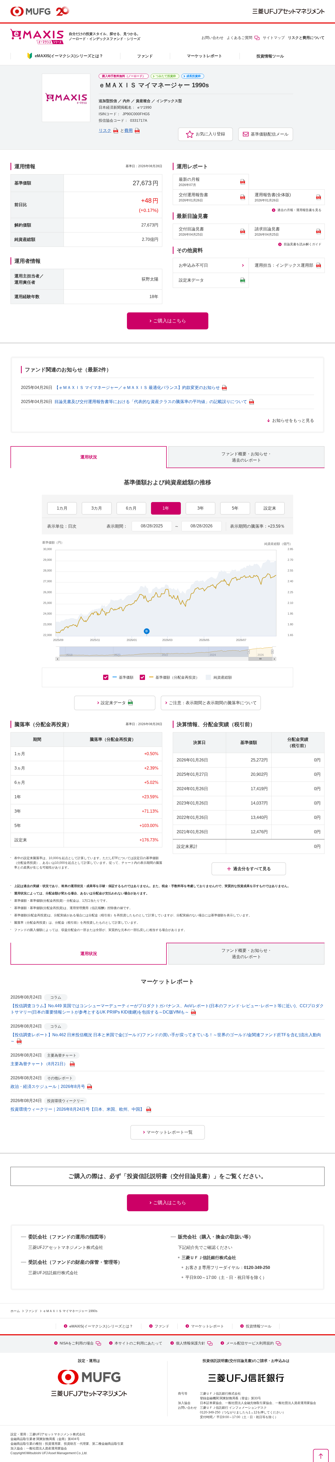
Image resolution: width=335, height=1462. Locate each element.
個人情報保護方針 (190, 1343)
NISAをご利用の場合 (77, 1343)
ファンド (145, 56)
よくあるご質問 (239, 38)
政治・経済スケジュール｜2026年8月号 (47, 1086)
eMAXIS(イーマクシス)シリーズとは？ (101, 1326)
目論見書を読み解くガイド (302, 244)
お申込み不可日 (193, 265)
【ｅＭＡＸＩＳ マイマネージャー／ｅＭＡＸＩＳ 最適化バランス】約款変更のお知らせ (137, 387)
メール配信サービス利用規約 (250, 1343)
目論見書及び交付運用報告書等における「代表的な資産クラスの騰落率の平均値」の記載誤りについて (150, 401)
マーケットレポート (204, 56)
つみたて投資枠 (166, 76)
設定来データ (191, 280)
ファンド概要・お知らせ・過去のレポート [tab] (246, 457)
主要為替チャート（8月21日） (39, 1064)
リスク (105, 130)
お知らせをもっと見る (293, 420)
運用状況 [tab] (88, 457)
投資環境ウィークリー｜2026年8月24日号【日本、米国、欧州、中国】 (77, 1109)
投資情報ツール (270, 56)
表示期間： (117, 526)
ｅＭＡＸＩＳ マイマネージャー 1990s (70, 1311)
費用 (128, 130)
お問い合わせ (213, 38)
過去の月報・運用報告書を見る (299, 210)
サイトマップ (274, 38)
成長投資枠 (193, 76)
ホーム (15, 1311)
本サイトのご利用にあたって (138, 1343)
